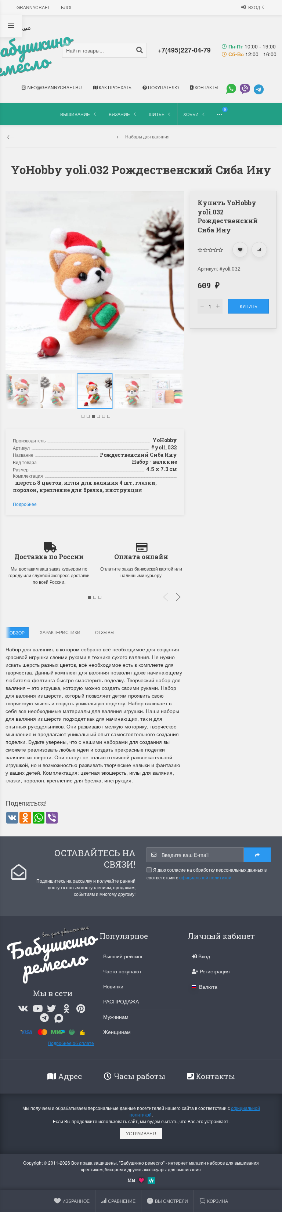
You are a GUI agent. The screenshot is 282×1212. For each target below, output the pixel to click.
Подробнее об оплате (71, 1043)
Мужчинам (116, 1016)
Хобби (191, 114)
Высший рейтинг (123, 956)
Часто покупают (122, 971)
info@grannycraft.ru (53, 87)
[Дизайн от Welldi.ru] (151, 1179)
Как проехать (114, 87)
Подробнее (25, 504)
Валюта (207, 986)
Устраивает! (141, 1133)
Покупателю (163, 87)
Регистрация (214, 971)
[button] (83, 416)
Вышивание (75, 114)
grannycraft (33, 7)
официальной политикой (205, 877)
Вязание (119, 114)
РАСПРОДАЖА (121, 1001)
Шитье (156, 114)
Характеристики (60, 632)
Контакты (206, 87)
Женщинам (117, 1031)
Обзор (17, 632)
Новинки (113, 986)
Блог (67, 7)
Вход (254, 7)
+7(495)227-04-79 (184, 49)
